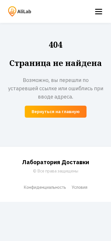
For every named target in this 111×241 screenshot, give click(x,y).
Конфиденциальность (45, 187)
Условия (79, 187)
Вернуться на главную (56, 111)
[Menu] (98, 12)
